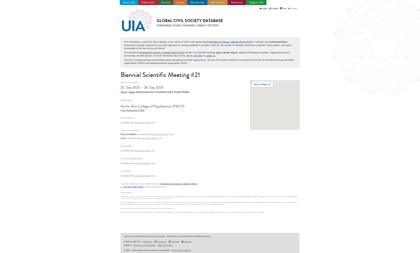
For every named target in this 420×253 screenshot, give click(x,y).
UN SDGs (213, 25)
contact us (210, 55)
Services (165, 2)
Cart (284, 8)
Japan (131, 92)
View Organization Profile (133, 110)
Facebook (161, 242)
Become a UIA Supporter (145, 245)
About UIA (129, 2)
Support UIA (256, 2)
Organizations (164, 25)
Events (180, 2)
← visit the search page (132, 187)
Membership (197, 2)
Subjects (201, 25)
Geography (189, 25)
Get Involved (218, 2)
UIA (133, 19)
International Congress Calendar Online (178, 184)
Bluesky (188, 242)
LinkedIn (175, 242)
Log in (265, 8)
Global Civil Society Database (190, 21)
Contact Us (147, 242)
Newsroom (237, 2)
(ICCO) (230, 42)
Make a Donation (165, 245)
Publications (148, 2)
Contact (274, 8)
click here (197, 55)
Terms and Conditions (181, 250)
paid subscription (142, 122)
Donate (293, 8)
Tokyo (124, 92)
